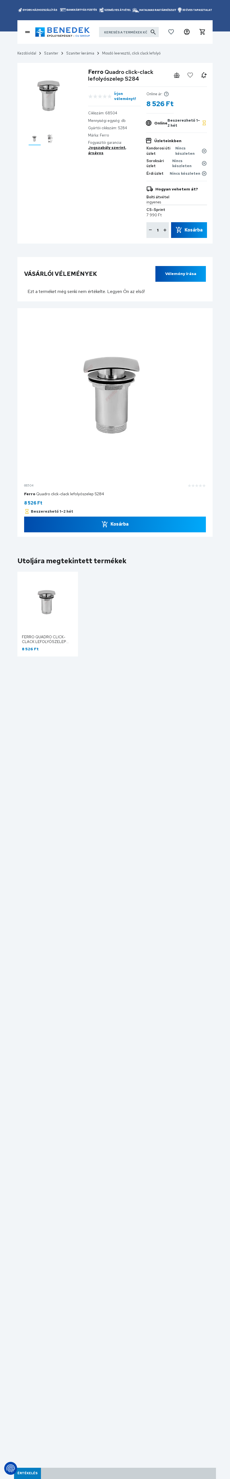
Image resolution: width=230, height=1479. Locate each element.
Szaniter (51, 53)
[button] (186, 32)
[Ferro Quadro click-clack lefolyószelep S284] (35, 139)
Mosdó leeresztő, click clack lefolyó (131, 53)
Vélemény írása (180, 273)
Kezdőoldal (26, 53)
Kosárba (194, 230)
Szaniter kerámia (80, 53)
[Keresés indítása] (153, 32)
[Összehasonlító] (176, 75)
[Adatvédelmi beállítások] (10, 1468)
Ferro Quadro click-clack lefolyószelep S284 (44, 642)
